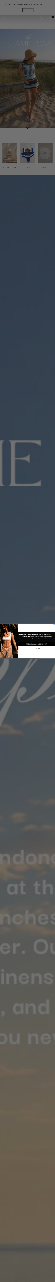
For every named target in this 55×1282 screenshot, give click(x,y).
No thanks (36, 648)
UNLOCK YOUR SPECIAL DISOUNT (36, 644)
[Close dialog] (54, 625)
